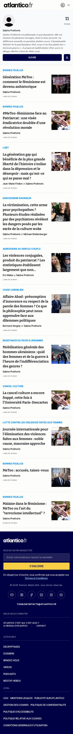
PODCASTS (9, 673)
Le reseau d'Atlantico (15, 625)
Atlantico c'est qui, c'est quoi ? (21, 623)
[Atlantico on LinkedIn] (41, 595)
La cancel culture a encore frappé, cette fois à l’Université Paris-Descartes (25, 397)
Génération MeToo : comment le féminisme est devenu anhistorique (24, 82)
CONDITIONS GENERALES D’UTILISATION (25, 725)
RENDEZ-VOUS (11, 660)
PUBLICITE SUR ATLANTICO (49, 698)
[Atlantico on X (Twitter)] (22, 595)
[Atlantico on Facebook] (31, 595)
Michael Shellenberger (35, 234)
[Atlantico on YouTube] (61, 595)
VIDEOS (7, 667)
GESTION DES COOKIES (16, 704)
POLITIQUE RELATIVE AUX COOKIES (22, 718)
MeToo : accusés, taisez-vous (26, 470)
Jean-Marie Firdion (13, 183)
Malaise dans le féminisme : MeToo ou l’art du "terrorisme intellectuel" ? (25, 508)
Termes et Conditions (36, 578)
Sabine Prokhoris (11, 91)
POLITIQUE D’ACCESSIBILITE (18, 711)
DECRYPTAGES (11, 646)
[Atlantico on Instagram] (51, 595)
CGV (5, 698)
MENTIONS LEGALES (21, 698)
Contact (41, 625)
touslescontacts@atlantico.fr (36, 604)
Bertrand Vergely (12, 325)
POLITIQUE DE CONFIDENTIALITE (48, 704)
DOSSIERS (8, 653)
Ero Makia (8, 275)
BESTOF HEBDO (12, 680)
